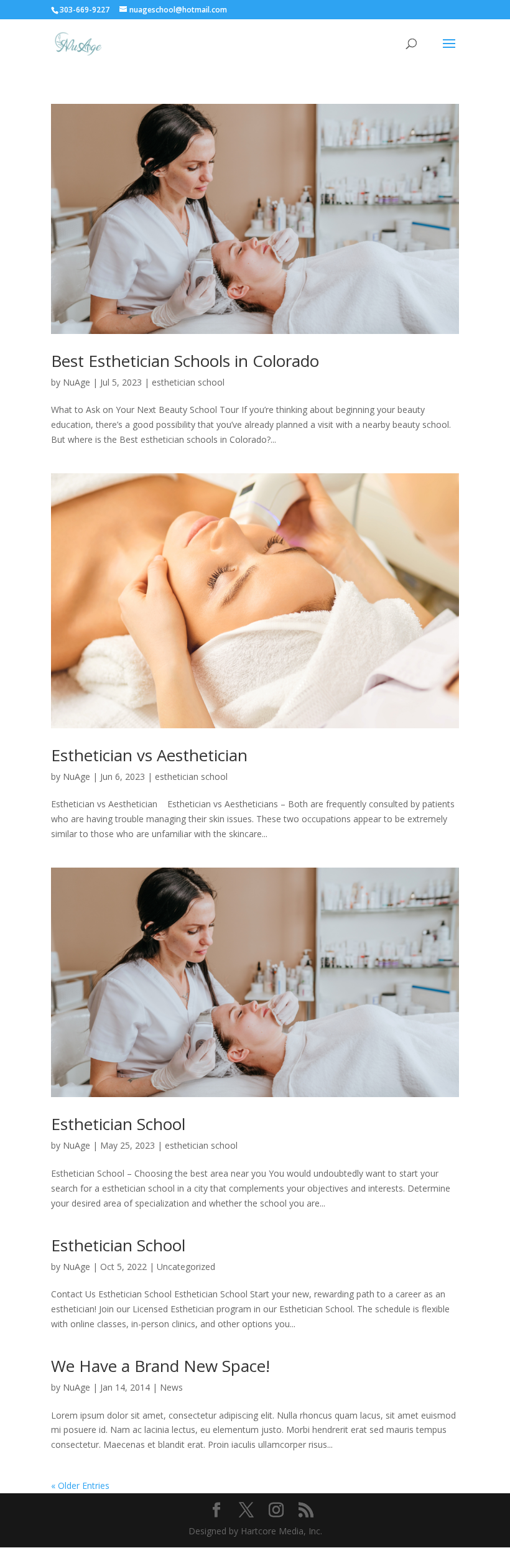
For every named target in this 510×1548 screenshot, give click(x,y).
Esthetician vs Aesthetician (149, 755)
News (171, 1387)
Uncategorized (186, 1266)
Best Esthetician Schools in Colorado (185, 361)
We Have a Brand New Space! (160, 1366)
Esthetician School (118, 1124)
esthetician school (188, 382)
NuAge (76, 382)
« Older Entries (80, 1485)
